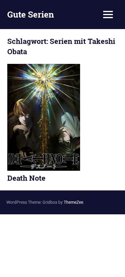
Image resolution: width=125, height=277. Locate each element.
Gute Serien (30, 14)
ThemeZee (73, 202)
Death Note (26, 178)
